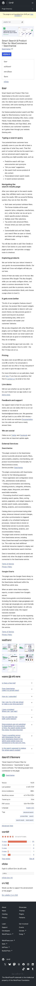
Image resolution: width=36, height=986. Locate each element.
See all (31, 859)
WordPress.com (8, 940)
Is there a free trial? (9, 683)
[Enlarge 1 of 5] (15, 646)
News (4, 911)
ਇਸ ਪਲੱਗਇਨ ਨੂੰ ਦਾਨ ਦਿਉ (10, 895)
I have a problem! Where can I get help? (9, 710)
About (4, 907)
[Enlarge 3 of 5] (15, 656)
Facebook (23, 435)
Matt (4, 944)
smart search (29, 820)
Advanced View (7, 826)
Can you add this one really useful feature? (9, 718)
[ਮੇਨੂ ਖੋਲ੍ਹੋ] (33, 3)
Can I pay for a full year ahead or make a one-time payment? (12, 703)
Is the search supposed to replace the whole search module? (14, 749)
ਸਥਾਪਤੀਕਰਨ (8, 72)
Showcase (22, 907)
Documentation (27, 419)
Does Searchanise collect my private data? (10, 689)
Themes (22, 911)
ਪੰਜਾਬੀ (8, 959)
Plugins (21, 914)
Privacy (4, 918)
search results (20, 820)
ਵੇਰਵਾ (5, 62)
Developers (6, 931)
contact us (11, 379)
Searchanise (6, 49)
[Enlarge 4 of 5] (31, 656)
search (31, 816)
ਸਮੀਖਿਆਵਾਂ (7, 67)
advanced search (28, 812)
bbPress (6, 947)
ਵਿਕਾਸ (6, 77)
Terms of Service (8, 564)
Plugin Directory (7, 9)
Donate (22, 931)
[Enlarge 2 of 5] (31, 646)
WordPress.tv (7, 934)
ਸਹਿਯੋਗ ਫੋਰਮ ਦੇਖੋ (7, 878)
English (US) (30, 808)
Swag (22, 934)
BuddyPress (7, 951)
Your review (6, 859)
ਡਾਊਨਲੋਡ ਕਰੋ (6, 54)
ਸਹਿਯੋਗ (6, 82)
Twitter (13, 435)
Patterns (22, 918)
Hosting (4, 914)
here (7, 376)
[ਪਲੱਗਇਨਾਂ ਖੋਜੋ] (22, 22)
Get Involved (23, 924)
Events (21, 927)
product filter (24, 816)
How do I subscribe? (9, 696)
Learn (4, 924)
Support (4, 927)
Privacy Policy (7, 567)
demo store (6, 395)
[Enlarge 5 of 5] (15, 666)
